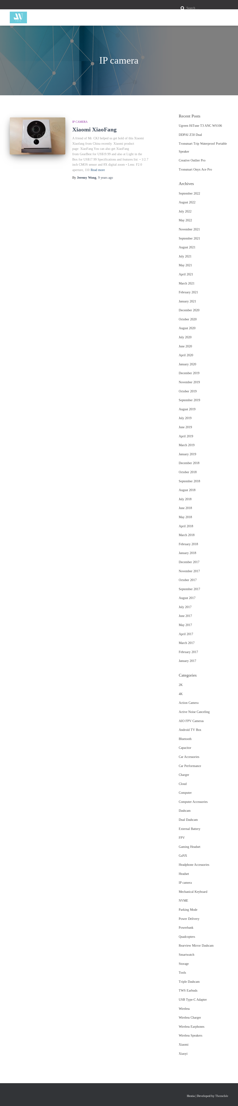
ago (105, 177)
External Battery (189, 829)
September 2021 (189, 238)
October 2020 (188, 319)
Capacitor (185, 748)
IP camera (80, 121)
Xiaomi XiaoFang (94, 129)
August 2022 (187, 202)
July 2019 (185, 418)
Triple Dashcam (189, 981)
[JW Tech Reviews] (18, 17)
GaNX (183, 855)
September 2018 (189, 481)
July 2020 (185, 337)
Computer (185, 792)
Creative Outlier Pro (192, 160)
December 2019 (189, 373)
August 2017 (187, 598)
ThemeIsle (221, 1096)
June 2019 (185, 427)
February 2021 (188, 292)
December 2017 (189, 562)
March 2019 (187, 445)
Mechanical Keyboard (193, 892)
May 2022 (185, 220)
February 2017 (188, 652)
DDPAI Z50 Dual (190, 135)
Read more (98, 170)
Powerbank (186, 927)
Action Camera (188, 703)
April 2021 (186, 274)
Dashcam (185, 810)
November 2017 (189, 571)
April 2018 (186, 526)
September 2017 (189, 589)
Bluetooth (185, 739)
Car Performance (190, 766)
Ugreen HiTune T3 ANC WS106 (200, 125)
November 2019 (189, 382)
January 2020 (187, 364)
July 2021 (185, 256)
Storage (184, 964)
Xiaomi (183, 1044)
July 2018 (185, 499)
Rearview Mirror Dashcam (196, 945)
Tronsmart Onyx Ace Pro (195, 169)
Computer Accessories (193, 802)
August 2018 (187, 490)
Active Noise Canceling (194, 712)
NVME (183, 900)
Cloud (183, 784)
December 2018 (189, 463)
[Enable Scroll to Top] (229, 1097)
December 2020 (189, 310)
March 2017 (187, 643)
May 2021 (185, 265)
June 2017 (185, 616)
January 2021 (187, 301)
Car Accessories (189, 757)
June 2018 (185, 508)
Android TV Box (190, 730)
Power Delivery (189, 919)
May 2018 (185, 517)
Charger (184, 775)
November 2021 (189, 229)
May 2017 (185, 625)
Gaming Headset (189, 847)
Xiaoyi (183, 1053)
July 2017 (185, 607)
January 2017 (187, 661)
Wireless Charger (190, 1017)
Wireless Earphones (191, 1026)
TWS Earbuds (188, 990)
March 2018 (187, 535)
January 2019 (187, 454)
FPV (182, 837)
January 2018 (187, 553)
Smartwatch (186, 954)
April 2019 (186, 436)
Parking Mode (188, 909)
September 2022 (189, 193)
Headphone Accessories (194, 864)
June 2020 (185, 346)
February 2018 (188, 544)
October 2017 (188, 580)
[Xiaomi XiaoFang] (37, 136)
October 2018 (188, 472)
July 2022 (185, 211)
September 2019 (189, 400)
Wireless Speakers (190, 1035)
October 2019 (188, 391)
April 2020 (186, 355)
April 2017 (186, 634)
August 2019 (187, 409)
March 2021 (187, 283)
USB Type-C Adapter (193, 999)
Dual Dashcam (188, 820)
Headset (184, 874)
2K (181, 685)
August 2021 (187, 247)
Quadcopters (187, 936)
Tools (182, 972)
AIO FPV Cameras (191, 721)
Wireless (184, 1008)
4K (181, 694)
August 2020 (187, 328)
